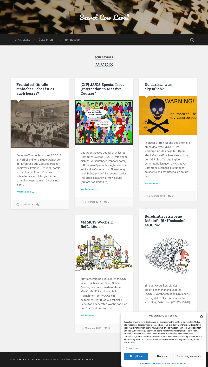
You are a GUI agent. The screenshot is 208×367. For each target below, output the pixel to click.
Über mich (46, 39)
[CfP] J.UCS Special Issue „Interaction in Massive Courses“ (102, 89)
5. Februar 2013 (157, 196)
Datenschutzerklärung (166, 363)
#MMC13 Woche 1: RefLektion (97, 224)
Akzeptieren (136, 356)
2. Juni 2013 (26, 204)
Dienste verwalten (133, 348)
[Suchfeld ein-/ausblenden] (192, 39)
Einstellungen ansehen (189, 356)
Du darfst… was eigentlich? (158, 86)
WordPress (85, 359)
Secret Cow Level (104, 17)
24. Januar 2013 (92, 328)
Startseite (22, 39)
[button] (201, 315)
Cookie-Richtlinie (147, 363)
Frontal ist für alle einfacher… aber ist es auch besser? (35, 89)
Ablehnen (162, 356)
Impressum (182, 363)
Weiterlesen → (25, 192)
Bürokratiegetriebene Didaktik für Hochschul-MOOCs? (166, 220)
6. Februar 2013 (92, 202)
